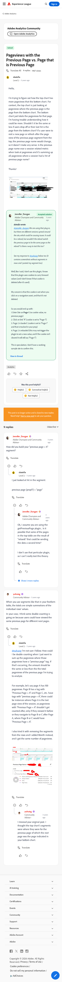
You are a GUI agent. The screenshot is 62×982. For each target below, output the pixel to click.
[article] (31, 451)
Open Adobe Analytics (24, 33)
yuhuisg (16, 594)
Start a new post (27, 416)
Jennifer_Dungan (22, 214)
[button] (15, 70)
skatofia (16, 77)
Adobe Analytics (10, 13)
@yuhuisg (34, 255)
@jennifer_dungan (21, 228)
